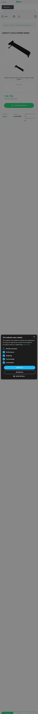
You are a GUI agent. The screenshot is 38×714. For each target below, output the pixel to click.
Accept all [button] (19, 367)
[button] (19, 376)
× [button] (34, 336)
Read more (27, 344)
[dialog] (19, 357)
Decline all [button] (19, 372)
